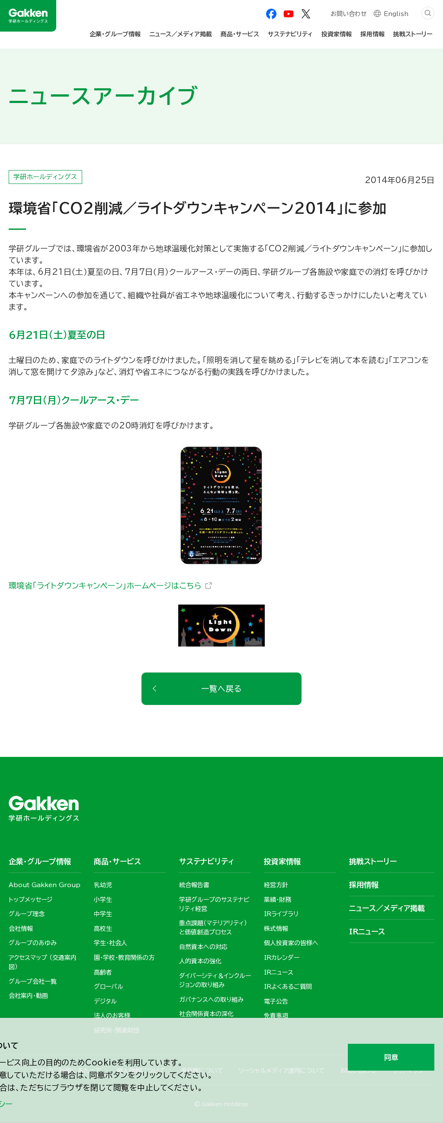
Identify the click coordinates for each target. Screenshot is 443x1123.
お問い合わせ (349, 14)
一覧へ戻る (221, 688)
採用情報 (372, 34)
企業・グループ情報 (115, 34)
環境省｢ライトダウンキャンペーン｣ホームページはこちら (105, 585)
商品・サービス (240, 34)
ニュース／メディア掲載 (180, 34)
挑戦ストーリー (412, 34)
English (396, 14)
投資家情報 (336, 34)
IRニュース (367, 931)
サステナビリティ (290, 34)
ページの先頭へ (424, 727)
